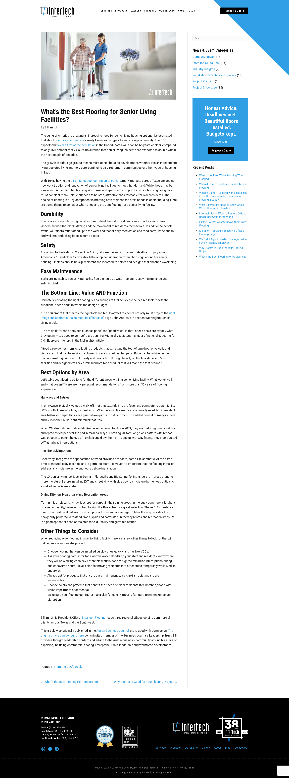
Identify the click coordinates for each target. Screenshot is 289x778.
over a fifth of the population (76, 145)
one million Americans (69, 140)
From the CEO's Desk (68, 666)
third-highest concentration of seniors (96, 180)
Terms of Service (169, 768)
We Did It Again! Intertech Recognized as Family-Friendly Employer (223, 241)
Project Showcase (204, 87)
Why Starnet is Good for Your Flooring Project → (145, 681)
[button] (234, 11)
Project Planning (203, 81)
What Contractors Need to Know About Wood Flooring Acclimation (221, 206)
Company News (203, 56)
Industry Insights (203, 69)
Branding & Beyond (163, 772)
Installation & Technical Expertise (214, 75)
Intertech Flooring (94, 617)
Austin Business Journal (113, 630)
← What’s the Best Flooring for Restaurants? (70, 681)
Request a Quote (221, 150)
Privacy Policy (187, 768)
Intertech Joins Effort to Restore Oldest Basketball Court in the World (222, 215)
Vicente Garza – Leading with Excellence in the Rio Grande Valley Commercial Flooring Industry (223, 196)
